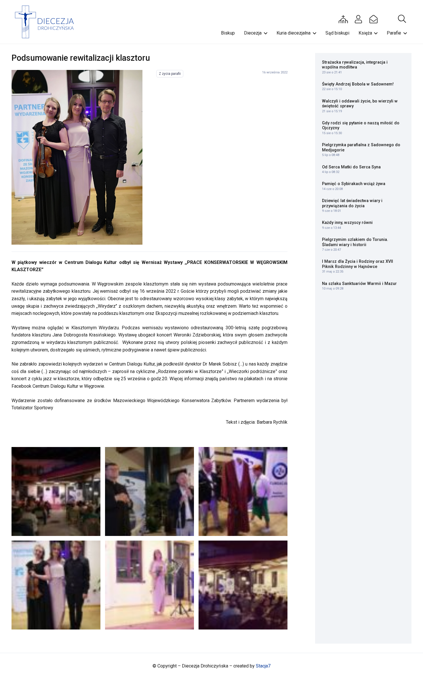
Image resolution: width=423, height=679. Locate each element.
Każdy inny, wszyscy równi (347, 222)
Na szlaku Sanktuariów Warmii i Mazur (359, 283)
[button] (402, 19)
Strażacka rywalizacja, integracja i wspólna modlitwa (355, 65)
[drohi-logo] (47, 22)
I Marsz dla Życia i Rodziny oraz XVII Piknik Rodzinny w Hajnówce (357, 264)
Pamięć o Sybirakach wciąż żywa (353, 183)
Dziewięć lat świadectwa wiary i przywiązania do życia (352, 203)
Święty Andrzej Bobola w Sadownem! (358, 84)
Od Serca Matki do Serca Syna (351, 167)
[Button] (343, 19)
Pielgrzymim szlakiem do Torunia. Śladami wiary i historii (355, 242)
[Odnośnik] (77, 157)
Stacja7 (263, 666)
